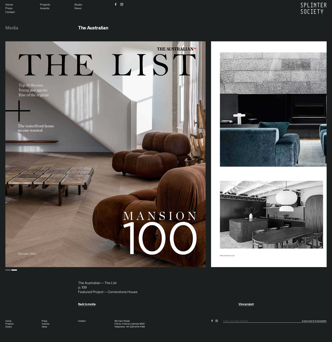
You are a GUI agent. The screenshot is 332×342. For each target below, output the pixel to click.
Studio (78, 4)
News (77, 8)
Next (315, 154)
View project (246, 304)
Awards (44, 8)
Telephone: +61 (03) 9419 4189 (129, 326)
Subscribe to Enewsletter (314, 321)
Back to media (86, 304)
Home (9, 4)
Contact (10, 12)
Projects (45, 4)
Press (8, 8)
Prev (16, 154)
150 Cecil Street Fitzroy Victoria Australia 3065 (129, 322)
